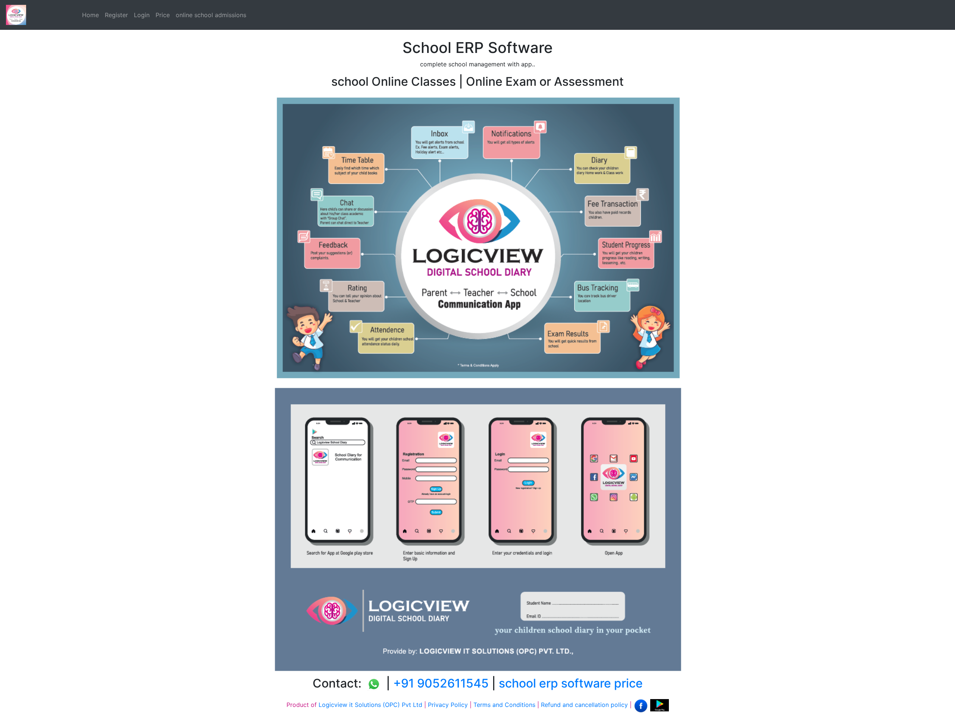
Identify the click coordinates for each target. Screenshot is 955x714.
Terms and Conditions (504, 704)
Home (90, 15)
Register (116, 15)
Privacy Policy (448, 704)
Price (163, 15)
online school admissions (211, 15)
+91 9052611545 (441, 683)
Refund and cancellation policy (584, 704)
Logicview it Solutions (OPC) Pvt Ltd (370, 704)
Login (142, 15)
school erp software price (571, 683)
